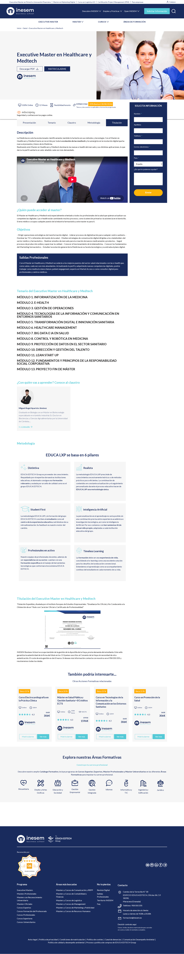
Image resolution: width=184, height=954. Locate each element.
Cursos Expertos (24, 907)
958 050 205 (136, 905)
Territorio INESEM (105, 900)
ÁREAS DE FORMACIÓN (134, 21)
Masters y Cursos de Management (70, 904)
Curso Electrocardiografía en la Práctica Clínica (34, 699)
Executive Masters (25, 890)
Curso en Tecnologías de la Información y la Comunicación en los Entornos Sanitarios (111, 702)
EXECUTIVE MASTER (48, 21)
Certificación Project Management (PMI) (113, 2)
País (136, 158)
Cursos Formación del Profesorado (32, 911)
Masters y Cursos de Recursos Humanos (73, 911)
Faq (98, 904)
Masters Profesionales (26, 893)
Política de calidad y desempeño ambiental (66, 942)
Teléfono (138, 136)
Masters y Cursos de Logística (69, 900)
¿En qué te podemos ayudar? (146, 169)
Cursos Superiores (24, 918)
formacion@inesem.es (132, 917)
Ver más (43, 736)
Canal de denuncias (113, 939)
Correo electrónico (142, 147)
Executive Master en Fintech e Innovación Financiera (30, 2)
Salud (25, 28)
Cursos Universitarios (26, 922)
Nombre (138, 114)
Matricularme (57, 69)
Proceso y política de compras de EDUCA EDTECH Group (111, 942)
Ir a (24, 427)
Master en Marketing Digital (64, 2)
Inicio (19, 28)
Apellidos (137, 125)
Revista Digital (103, 890)
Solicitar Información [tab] (157, 11)
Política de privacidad (48, 939)
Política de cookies (95, 939)
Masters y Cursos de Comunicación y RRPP (74, 890)
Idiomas (109, 789)
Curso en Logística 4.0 (86, 2)
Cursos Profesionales (26, 915)
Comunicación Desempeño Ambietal (138, 939)
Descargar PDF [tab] (27, 69)
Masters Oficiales (24, 904)
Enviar (148, 192)
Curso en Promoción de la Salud (147, 699)
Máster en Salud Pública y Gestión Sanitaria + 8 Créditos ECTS (72, 700)
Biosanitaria (23, 789)
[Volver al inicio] (20, 11)
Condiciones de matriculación (72, 939)
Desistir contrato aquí (127, 924)
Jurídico (160, 790)
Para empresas (137, 2)
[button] (174, 10)
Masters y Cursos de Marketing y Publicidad (75, 907)
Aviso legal (32, 939)
